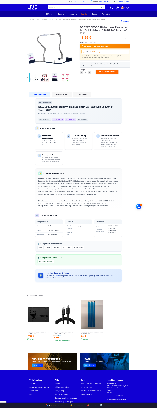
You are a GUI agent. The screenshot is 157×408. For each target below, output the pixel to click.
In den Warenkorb (107, 72)
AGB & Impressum (87, 394)
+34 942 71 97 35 (117, 396)
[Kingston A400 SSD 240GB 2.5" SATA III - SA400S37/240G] (48, 326)
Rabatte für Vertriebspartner (91, 391)
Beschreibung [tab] (40, 94)
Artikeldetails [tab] (62, 94)
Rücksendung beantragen (64, 402)
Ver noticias (37, 365)
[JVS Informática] (32, 9)
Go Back (126, 21)
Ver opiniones (89, 365)
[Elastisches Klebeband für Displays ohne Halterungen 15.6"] (101, 326)
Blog (30, 394)
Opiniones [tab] (82, 94)
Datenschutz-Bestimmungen (91, 383)
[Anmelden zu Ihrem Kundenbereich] (111, 8)
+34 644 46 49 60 (120, 399)
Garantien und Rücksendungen (66, 398)
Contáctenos (33, 391)
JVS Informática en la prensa (39, 387)
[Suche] (103, 7)
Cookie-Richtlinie (86, 387)
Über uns (32, 383)
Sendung (58, 383)
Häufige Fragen (60, 391)
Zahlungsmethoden (62, 387)
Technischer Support (62, 394)
